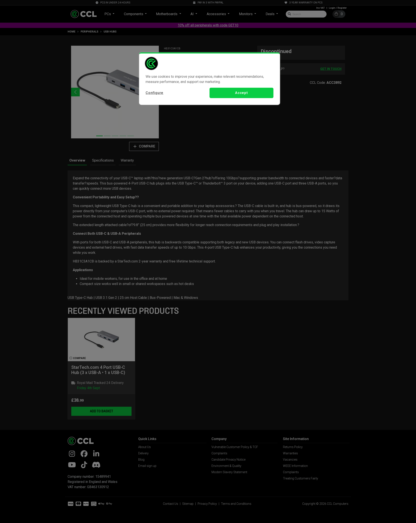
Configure (154, 93)
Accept (241, 93)
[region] (209, 78)
